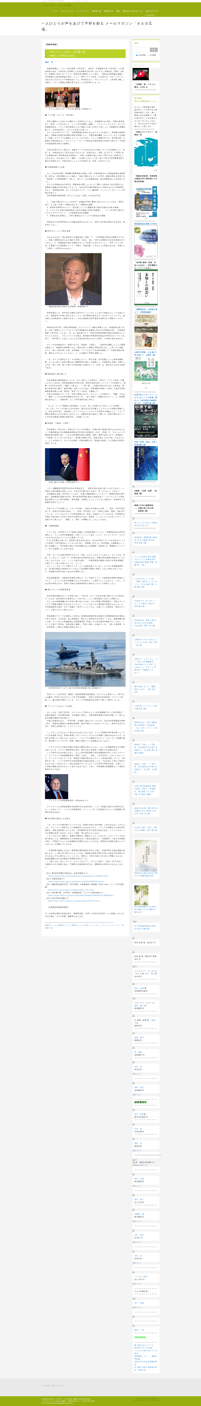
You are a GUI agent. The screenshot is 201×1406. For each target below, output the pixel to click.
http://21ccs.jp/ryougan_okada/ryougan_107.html (71, 890)
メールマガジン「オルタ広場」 (57, 5)
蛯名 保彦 (139, 1179)
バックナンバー (82, 11)
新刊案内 (138, 98)
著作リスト (137, 1074)
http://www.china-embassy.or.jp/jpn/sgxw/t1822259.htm (74, 901)
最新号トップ (50, 925)
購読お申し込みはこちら (133, 11)
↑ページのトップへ (49, 1385)
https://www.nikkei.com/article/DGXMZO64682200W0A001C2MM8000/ (81, 895)
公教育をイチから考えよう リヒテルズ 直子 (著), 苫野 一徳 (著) (145, 642)
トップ (55, 11)
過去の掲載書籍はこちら (145, 101)
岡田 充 (49, 62)
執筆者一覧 (96, 11)
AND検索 (142, 55)
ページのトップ (97, 925)
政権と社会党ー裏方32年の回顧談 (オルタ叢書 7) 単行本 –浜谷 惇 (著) (145, 811)
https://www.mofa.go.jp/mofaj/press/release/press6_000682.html (78, 876)
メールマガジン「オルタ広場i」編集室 (65, 1399)
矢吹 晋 (138, 1067)
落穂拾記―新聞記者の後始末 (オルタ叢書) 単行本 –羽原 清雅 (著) (145, 540)
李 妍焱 (138, 1052)
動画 (118, 11)
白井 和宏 (150, 974)
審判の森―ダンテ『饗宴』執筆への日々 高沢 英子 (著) (145, 689)
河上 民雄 (139, 1303)
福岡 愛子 (139, 1006)
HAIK (158, 1400)
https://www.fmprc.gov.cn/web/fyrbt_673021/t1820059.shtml (76, 882)
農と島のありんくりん (143, 1345)
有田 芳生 (139, 1087)
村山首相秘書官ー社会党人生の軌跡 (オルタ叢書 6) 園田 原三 (145, 909)
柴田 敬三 (139, 1199)
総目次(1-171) (152, 11)
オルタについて (67, 11)
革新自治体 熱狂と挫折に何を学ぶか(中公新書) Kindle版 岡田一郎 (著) (145, 623)
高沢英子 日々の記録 (143, 1348)
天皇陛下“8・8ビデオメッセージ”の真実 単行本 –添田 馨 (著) (145, 603)
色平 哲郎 (139, 1114)
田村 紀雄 (139, 988)
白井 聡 (138, 1129)
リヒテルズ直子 (141, 1277)
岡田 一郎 (139, 1330)
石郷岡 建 (139, 1214)
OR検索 (153, 55)
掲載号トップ (64, 925)
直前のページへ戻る (80, 925)
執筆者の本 (108, 11)
